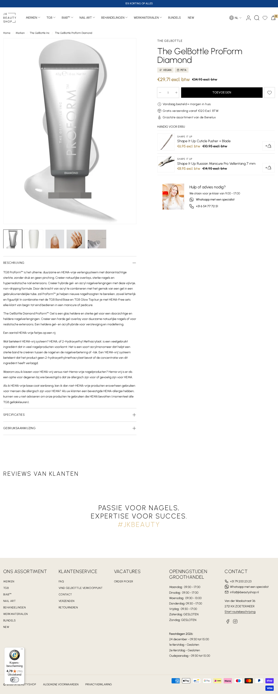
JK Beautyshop (25, 684)
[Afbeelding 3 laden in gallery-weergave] (54, 240)
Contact (65, 594)
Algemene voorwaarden (60, 684)
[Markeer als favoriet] (269, 92)
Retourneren (68, 607)
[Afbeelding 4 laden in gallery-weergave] (75, 240)
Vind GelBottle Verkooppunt (81, 588)
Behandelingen (112, 18)
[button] (257, 18)
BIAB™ (66, 18)
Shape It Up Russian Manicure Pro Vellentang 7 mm (216, 163)
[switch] (14, 679)
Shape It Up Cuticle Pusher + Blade (204, 141)
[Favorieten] (265, 18)
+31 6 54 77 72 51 (207, 206)
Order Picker (123, 581)
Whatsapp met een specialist (215, 199)
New (6, 627)
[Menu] (22, 650)
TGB (49, 18)
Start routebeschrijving (240, 612)
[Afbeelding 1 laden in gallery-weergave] (12, 240)
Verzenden (66, 601)
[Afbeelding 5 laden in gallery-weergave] (97, 240)
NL (236, 18)
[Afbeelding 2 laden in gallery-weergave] (33, 240)
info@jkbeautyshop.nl (244, 592)
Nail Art (85, 18)
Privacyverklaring (98, 684)
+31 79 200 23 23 (241, 581)
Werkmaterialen (146, 18)
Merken (31, 18)
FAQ (61, 581)
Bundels (9, 620)
